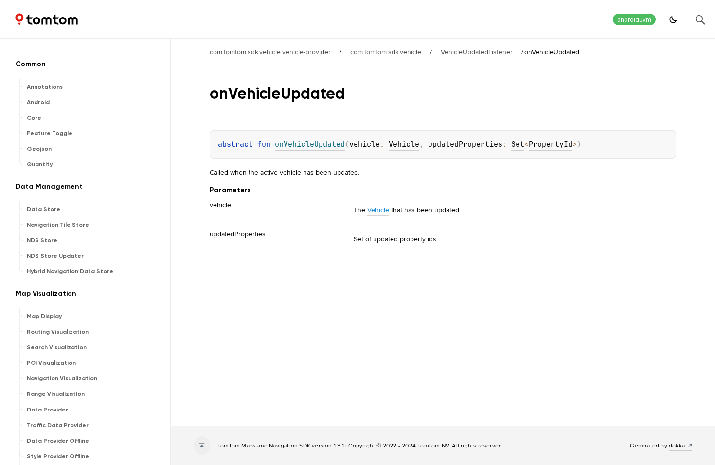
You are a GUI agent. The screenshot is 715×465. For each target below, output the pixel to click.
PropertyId (550, 144)
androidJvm (634, 19)
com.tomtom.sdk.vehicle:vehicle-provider (270, 51)
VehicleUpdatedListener (477, 51)
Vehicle (404, 144)
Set (517, 144)
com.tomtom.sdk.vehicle (385, 51)
